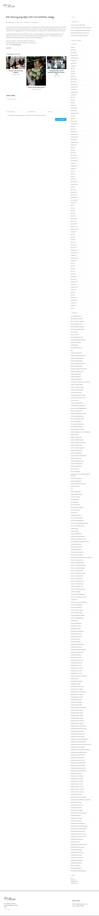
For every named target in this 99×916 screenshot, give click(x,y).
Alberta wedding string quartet (77, 326)
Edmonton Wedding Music (76, 411)
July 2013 (73, 263)
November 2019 (74, 123)
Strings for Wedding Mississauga (78, 573)
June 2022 (73, 116)
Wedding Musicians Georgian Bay (78, 691)
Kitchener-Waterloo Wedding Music (78, 455)
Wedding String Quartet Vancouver (78, 762)
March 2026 (73, 50)
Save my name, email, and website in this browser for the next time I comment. (27, 115)
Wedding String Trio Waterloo (77, 791)
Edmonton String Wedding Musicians (79, 408)
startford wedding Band (76, 515)
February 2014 (74, 245)
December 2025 (74, 55)
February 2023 (74, 108)
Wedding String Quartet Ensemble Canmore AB (81, 744)
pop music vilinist (74, 502)
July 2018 (73, 147)
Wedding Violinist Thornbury (77, 852)
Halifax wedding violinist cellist (77, 429)
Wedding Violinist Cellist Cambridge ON (79, 826)
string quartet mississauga (76, 554)
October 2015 (74, 202)
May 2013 (73, 268)
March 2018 (73, 152)
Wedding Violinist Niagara (76, 849)
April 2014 (73, 239)
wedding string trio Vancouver (77, 786)
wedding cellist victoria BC (76, 673)
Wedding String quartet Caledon (78, 734)
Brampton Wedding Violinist (77, 361)
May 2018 (73, 150)
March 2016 (73, 189)
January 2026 (73, 52)
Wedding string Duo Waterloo (77, 723)
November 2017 (74, 160)
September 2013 (74, 258)
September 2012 (74, 287)
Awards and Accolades (76, 342)
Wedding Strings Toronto (76, 802)
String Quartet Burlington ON (77, 552)
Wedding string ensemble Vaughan (78, 726)
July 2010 (73, 308)
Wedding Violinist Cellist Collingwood (79, 828)
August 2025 (73, 60)
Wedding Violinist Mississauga (77, 847)
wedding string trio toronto (76, 784)
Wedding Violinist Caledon (76, 818)
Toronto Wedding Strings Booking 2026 (79, 35)
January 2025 (73, 63)
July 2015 (73, 205)
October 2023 (74, 89)
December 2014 (74, 223)
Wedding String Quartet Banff (77, 731)
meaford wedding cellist (76, 466)
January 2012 (73, 297)
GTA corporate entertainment (77, 424)
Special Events (74, 512)
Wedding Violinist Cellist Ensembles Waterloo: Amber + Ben (56, 72)
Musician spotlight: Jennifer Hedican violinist (80, 30)
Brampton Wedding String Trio (77, 358)
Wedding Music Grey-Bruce (77, 681)
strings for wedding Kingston (77, 570)
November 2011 (74, 300)
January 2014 (73, 247)
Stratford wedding (75, 531)
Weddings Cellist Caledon (76, 863)
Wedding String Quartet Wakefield (78, 770)
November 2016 (74, 184)
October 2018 (74, 139)
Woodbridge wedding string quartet (78, 870)
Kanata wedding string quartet (77, 447)
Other (72, 489)
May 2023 (73, 100)
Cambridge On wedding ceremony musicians (80, 382)
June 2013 (73, 266)
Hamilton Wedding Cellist (76, 437)
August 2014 (73, 231)
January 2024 (73, 81)
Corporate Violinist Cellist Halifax (78, 25)
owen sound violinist (75, 497)
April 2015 (73, 213)
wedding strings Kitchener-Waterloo (79, 797)
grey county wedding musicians (78, 418)
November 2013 (74, 252)
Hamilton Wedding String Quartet (78, 442)
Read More (8, 47)
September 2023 (74, 92)
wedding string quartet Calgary (77, 736)
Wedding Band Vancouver (76, 633)
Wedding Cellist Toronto (76, 665)
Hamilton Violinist (74, 434)
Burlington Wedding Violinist (77, 371)
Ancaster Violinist (74, 334)
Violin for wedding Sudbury (77, 612)
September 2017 (74, 166)
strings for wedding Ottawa (77, 578)
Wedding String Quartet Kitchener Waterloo (80, 749)
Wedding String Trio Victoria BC (77, 789)
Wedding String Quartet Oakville (78, 755)
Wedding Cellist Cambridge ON (77, 644)
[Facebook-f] (4, 909)
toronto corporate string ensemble (78, 597)
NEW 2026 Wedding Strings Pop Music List (80, 33)
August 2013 (73, 260)
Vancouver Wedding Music (76, 604)
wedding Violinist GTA (75, 841)
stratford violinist (74, 528)
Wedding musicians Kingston (77, 694)
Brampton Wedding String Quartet (78, 355)
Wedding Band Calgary (76, 628)
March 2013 (73, 274)
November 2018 (74, 137)
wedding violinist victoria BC (77, 860)
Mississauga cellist (75, 469)
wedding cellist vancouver (76, 670)
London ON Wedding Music (77, 463)
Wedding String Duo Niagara (77, 710)
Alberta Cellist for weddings (77, 318)
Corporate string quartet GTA (77, 403)
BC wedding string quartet (76, 347)
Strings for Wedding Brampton (77, 562)
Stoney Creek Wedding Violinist (78, 525)
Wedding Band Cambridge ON (77, 631)
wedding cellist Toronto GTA (77, 668)
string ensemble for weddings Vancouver (80, 541)
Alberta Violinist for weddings (77, 321)
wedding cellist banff (75, 639)
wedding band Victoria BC (76, 636)
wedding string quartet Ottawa (77, 757)
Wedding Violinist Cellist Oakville (78, 831)
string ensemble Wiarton (76, 549)
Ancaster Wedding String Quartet (78, 339)
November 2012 (74, 281)
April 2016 (73, 187)
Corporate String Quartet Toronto (78, 405)
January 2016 (73, 195)
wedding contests (75, 678)
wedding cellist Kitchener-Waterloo (78, 649)
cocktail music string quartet (77, 389)
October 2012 (74, 284)
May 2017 (73, 173)
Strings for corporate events (77, 560)
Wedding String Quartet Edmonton (78, 741)
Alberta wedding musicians (77, 324)
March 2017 (73, 179)
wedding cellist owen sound (77, 660)
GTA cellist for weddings (76, 421)
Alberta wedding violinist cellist (77, 329)
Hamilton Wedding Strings (76, 445)
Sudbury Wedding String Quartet (78, 589)
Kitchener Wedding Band (76, 453)
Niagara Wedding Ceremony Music (78, 483)
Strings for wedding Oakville (77, 576)
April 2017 (73, 176)
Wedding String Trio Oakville (77, 781)
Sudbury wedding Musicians (77, 586)
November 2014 (74, 226)
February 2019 (74, 131)
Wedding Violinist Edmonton (77, 839)
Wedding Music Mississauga (77, 686)
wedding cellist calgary (76, 641)
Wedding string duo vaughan (77, 718)
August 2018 (73, 144)
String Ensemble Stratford (76, 547)
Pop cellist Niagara (75, 499)
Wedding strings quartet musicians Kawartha (81, 799)
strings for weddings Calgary (77, 583)
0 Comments (35, 22)
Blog (27, 22)
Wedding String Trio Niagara (77, 778)
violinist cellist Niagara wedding (78, 615)
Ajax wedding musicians (76, 316)
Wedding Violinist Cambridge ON (78, 823)
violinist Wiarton (74, 620)
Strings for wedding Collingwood (78, 568)
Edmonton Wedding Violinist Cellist (78, 413)
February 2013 (74, 276)
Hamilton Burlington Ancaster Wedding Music (80, 432)
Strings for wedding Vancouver (77, 581)
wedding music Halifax (76, 684)
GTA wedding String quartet (77, 426)
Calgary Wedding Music (76, 376)
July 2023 (73, 97)
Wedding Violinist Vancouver (77, 857)
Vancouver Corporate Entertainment (79, 602)
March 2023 (73, 105)
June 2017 (73, 171)
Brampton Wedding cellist (76, 353)
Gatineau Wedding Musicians (77, 416)
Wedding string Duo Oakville (77, 712)
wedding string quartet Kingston (78, 747)
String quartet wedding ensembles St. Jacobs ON (81, 557)
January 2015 (73, 221)
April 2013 (73, 271)
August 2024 (73, 66)
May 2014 (73, 237)
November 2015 (74, 200)
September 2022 (74, 113)
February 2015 (74, 218)
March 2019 (73, 129)
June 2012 (73, 295)
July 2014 (73, 234)
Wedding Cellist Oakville (76, 657)
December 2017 (74, 158)
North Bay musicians (75, 486)
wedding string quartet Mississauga (78, 752)
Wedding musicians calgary (77, 689)
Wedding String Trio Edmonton (77, 776)
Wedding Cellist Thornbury (76, 662)
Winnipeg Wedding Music (76, 868)
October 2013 (74, 255)
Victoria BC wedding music (76, 607)
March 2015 (73, 216)
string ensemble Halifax (76, 544)
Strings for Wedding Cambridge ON (78, 565)
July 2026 (73, 47)
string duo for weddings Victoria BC (78, 539)
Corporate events (75, 400)
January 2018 (73, 155)
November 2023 (74, 87)
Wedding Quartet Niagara (76, 702)
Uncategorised (74, 599)
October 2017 (74, 163)
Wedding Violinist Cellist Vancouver (78, 834)
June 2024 (73, 71)
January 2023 (73, 110)
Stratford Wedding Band (76, 533)
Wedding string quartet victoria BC (78, 768)
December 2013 (74, 250)
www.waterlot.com (16, 44)
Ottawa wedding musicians (77, 494)
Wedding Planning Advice (76, 699)
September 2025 (74, 58)
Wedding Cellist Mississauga (77, 652)
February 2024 (74, 79)
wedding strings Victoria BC (77, 805)
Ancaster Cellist (74, 332)
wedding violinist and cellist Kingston (79, 813)
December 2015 (74, 197)
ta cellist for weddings (75, 591)
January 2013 (73, 279)
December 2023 (74, 84)
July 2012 (73, 292)
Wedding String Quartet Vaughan (78, 765)
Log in (72, 878)
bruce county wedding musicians (78, 363)
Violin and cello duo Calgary (77, 610)
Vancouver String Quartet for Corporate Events (81, 27)
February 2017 (74, 181)
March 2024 (73, 76)
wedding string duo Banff (76, 705)
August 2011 (73, 305)
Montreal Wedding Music (76, 478)
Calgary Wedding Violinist (76, 379)
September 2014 (74, 229)
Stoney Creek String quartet (77, 518)
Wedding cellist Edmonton (76, 647)
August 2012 (73, 289)
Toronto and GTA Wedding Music (78, 594)
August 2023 (73, 94)
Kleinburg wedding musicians (77, 461)
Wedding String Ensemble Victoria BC (79, 728)
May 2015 (73, 210)
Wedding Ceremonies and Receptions (79, 676)
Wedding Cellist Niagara (76, 654)
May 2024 (73, 73)
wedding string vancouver (76, 794)
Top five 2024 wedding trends (36, 87)
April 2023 (73, 102)
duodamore (11, 22)
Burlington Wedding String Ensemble (79, 368)
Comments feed (74, 881)
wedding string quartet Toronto (77, 760)
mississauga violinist (75, 471)
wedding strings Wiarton (76, 807)
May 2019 (73, 126)
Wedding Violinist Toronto (76, 855)
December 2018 (74, 134)
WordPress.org (74, 883)
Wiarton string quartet (75, 865)
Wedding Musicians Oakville (77, 697)
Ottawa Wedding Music (76, 491)
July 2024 (73, 68)
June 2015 (73, 208)
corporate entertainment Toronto (78, 397)
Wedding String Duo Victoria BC (77, 720)
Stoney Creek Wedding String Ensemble (79, 523)
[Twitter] (8, 909)
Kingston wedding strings (76, 450)
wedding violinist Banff (76, 815)
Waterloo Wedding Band (76, 623)
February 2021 (74, 121)
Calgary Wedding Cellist (76, 374)
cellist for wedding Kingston (77, 384)
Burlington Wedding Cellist (76, 366)
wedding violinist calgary (76, 820)
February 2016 (74, 192)
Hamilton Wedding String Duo (77, 439)
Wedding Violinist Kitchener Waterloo (79, 844)
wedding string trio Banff (76, 773)
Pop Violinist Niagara (75, 510)
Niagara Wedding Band (76, 481)
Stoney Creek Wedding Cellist (77, 520)
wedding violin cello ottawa (77, 810)
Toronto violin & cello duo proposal (15, 71)
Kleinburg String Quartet (76, 458)
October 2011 (74, 303)
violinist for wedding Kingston (77, 618)
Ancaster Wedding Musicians (77, 337)
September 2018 (74, 142)
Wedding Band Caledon (76, 626)
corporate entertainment (76, 392)
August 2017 (73, 168)
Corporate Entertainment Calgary (78, 395)
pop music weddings (75, 504)
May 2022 (73, 118)
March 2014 (73, 242)
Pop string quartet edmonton (77, 507)
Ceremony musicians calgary (77, 387)
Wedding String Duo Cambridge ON (78, 707)
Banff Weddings (74, 345)
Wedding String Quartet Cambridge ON (79, 739)
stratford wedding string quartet (78, 536)
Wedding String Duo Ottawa (77, 715)
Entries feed (73, 880)
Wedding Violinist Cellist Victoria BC (78, 836)
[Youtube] (6, 909)
